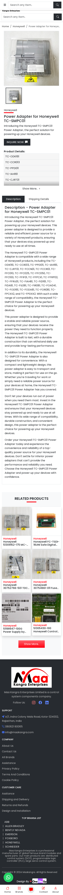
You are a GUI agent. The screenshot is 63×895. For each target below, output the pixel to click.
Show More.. (30, 188)
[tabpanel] (31, 343)
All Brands (8, 757)
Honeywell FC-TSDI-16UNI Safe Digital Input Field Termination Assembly (46, 543)
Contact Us (9, 751)
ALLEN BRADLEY (14, 826)
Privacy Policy (10, 768)
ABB (6, 822)
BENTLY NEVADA (15, 830)
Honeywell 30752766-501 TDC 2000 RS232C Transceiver (15, 586)
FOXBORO (11, 838)
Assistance (9, 763)
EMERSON (11, 834)
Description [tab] (13, 199)
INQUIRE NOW (16, 142)
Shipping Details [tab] (39, 199)
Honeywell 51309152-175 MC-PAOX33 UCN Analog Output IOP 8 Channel (15, 543)
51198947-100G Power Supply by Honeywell (14, 630)
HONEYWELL (12, 842)
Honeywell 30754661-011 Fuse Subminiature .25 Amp (45, 586)
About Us (7, 746)
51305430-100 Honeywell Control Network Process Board (45, 630)
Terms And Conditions (16, 774)
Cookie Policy (10, 780)
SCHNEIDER (12, 847)
